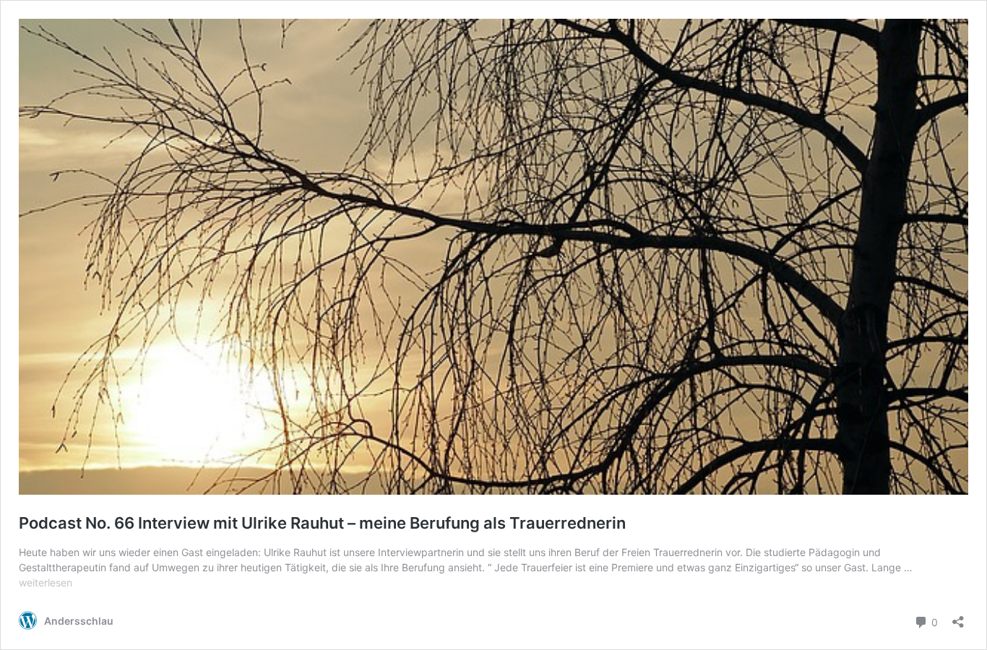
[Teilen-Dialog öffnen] (958, 617)
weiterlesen (45, 582)
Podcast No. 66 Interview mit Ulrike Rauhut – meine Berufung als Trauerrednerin (322, 523)
